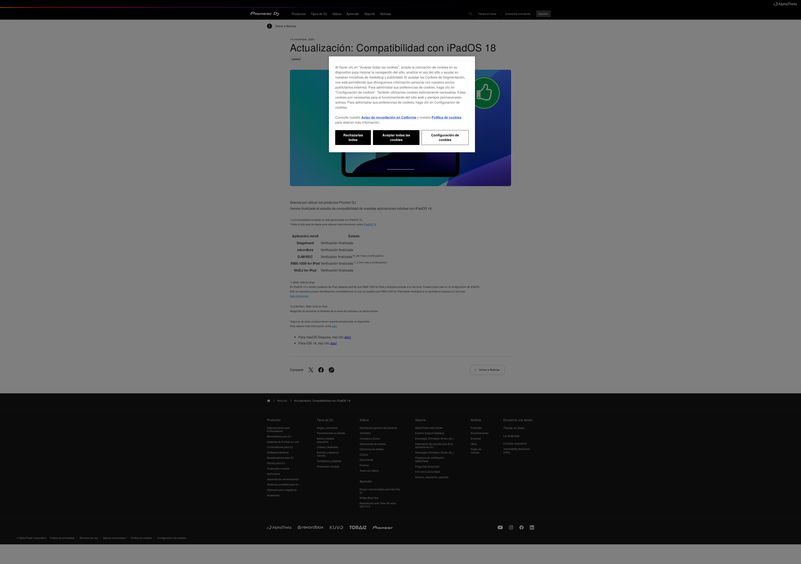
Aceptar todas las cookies (396, 137)
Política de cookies (446, 117)
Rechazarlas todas (353, 137)
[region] (402, 104)
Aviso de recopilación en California (388, 117)
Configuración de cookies (445, 137)
